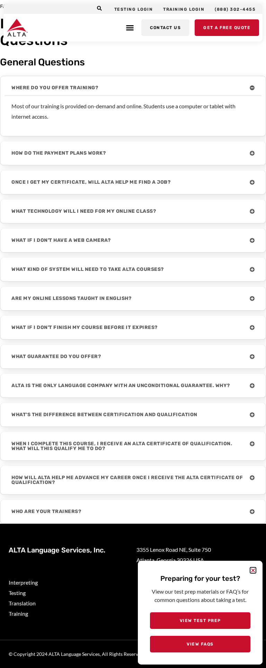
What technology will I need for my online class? (83, 211)
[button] (99, 8)
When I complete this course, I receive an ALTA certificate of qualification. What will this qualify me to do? (121, 446)
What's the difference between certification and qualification (104, 415)
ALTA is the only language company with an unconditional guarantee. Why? (120, 385)
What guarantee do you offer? (56, 356)
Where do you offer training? (54, 88)
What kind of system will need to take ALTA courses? (87, 269)
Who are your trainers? (46, 511)
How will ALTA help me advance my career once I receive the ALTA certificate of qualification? (127, 480)
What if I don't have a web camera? (60, 240)
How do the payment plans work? (58, 153)
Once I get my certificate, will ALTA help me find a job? (90, 182)
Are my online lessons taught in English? (71, 298)
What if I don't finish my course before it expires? (84, 327)
